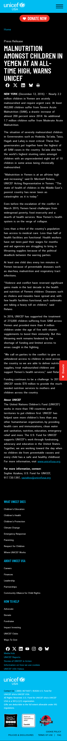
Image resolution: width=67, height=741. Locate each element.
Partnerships (10, 586)
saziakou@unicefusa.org (36, 478)
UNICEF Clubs (11, 633)
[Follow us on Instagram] (33, 648)
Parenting (9, 540)
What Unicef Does (15, 502)
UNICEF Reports (12, 657)
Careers (8, 568)
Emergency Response (15, 533)
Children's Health (12, 515)
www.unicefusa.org (49, 461)
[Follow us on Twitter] (14, 648)
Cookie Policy (53, 732)
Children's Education (14, 509)
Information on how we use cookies (22, 665)
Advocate (8, 609)
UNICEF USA (14, 6)
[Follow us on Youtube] (27, 648)
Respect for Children (14, 546)
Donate (7, 615)
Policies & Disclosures (21, 735)
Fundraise (9, 621)
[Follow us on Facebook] (7, 648)
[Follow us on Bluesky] (46, 648)
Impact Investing (12, 627)
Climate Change (12, 527)
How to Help (11, 601)
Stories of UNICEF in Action (18, 661)
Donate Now (37, 18)
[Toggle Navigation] (59, 6)
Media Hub (9, 653)
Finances (8, 574)
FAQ (59, 735)
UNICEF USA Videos (14, 668)
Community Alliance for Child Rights (22, 593)
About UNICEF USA (14, 561)
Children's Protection (14, 521)
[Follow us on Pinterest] (40, 648)
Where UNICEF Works (15, 552)
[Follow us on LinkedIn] (20, 648)
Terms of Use (45, 735)
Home (7, 29)
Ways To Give (10, 639)
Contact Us (9, 690)
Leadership (9, 580)
